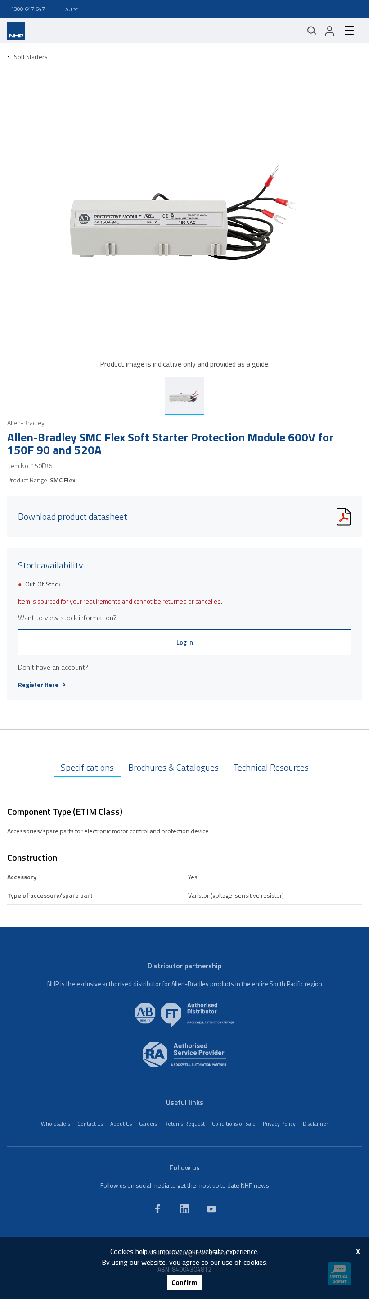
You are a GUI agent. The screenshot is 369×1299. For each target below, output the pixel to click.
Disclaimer (315, 1123)
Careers (148, 1123)
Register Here (38, 684)
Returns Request (184, 1123)
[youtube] (211, 1208)
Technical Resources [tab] (271, 767)
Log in (184, 642)
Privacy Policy (279, 1123)
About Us (121, 1123)
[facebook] (157, 1208)
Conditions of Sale (234, 1123)
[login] (330, 30)
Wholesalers (55, 1123)
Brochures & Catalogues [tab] (173, 767)
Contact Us (90, 1123)
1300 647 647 (28, 9)
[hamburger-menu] (349, 30)
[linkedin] (184, 1208)
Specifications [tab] (87, 767)
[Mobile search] (311, 30)
